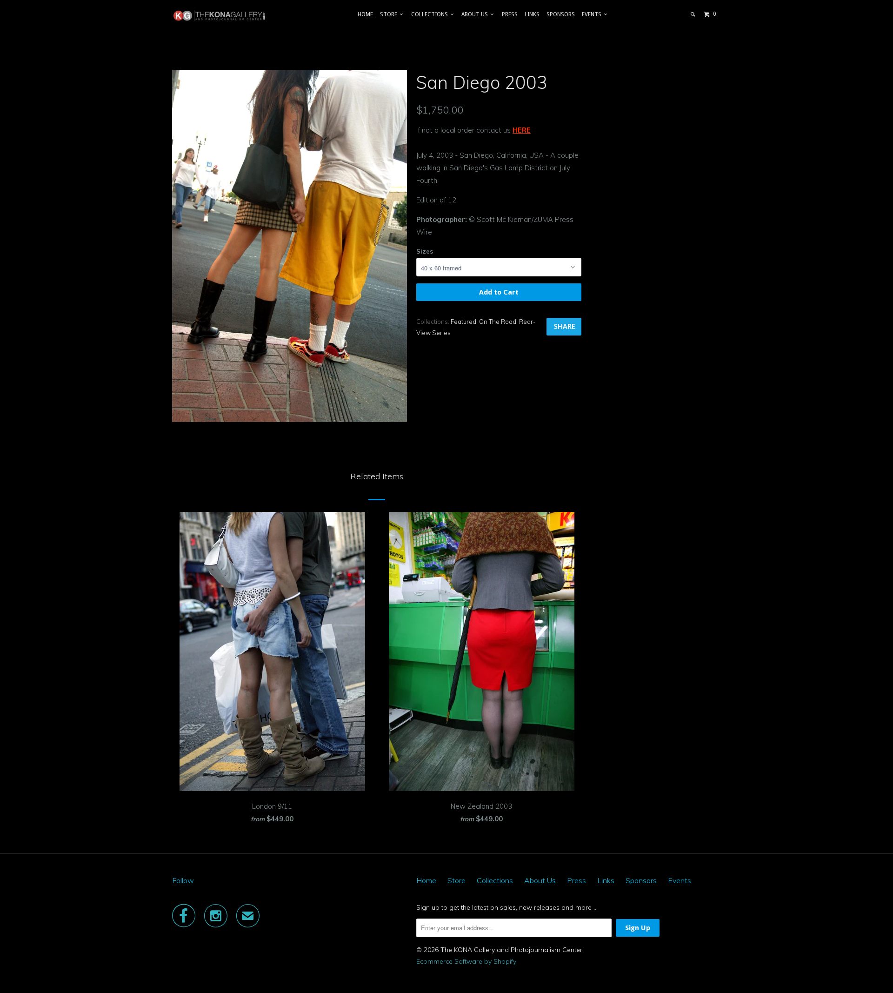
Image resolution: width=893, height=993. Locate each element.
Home (365, 14)
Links (532, 14)
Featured (463, 321)
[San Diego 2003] (289, 246)
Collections (431, 14)
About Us (476, 14)
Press (510, 14)
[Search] (693, 14)
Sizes (424, 251)
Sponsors (560, 14)
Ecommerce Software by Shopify (466, 961)
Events (593, 14)
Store (390, 14)
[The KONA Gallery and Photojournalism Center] (219, 15)
